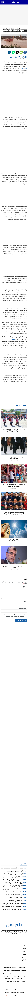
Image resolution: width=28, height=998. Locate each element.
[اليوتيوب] (17, 937)
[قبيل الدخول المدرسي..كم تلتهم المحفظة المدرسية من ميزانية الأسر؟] (14, 418)
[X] (6, 937)
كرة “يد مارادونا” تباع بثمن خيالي (15, 895)
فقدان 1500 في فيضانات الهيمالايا (14, 886)
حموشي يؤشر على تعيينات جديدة (14, 880)
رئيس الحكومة (23, 68)
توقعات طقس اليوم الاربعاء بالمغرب (13, 906)
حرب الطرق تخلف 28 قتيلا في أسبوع (14, 903)
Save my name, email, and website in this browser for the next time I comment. (14, 615)
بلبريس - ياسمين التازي (18, 56)
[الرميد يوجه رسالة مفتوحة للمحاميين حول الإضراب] (14, 555)
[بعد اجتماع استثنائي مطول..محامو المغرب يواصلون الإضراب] (14, 446)
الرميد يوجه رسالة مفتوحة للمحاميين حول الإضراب (14, 567)
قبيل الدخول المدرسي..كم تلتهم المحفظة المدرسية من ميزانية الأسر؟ (14, 430)
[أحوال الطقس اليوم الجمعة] (14, 529)
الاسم (25, 601)
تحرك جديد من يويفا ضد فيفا (16, 892)
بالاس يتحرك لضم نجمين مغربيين (14, 897)
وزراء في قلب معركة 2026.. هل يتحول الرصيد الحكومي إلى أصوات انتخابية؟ (14, 513)
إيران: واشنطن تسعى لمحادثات (15, 883)
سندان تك (7, 995)
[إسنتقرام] (14, 937)
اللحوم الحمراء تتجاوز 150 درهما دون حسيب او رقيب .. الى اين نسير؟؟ (14, 485)
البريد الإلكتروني (22, 608)
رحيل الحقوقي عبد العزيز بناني (15, 900)
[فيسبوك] (21, 937)
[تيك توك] (10, 937)
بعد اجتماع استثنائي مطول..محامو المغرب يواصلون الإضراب (14, 458)
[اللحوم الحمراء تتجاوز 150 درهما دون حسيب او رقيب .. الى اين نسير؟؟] (14, 473)
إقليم (13, 339)
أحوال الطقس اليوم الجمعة (14, 540)
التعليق (24, 587)
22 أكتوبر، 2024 (23, 59)
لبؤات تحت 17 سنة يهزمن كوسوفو (14, 909)
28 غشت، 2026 (13, 433)
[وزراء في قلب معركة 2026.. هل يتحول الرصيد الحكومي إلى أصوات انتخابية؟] (14, 501)
